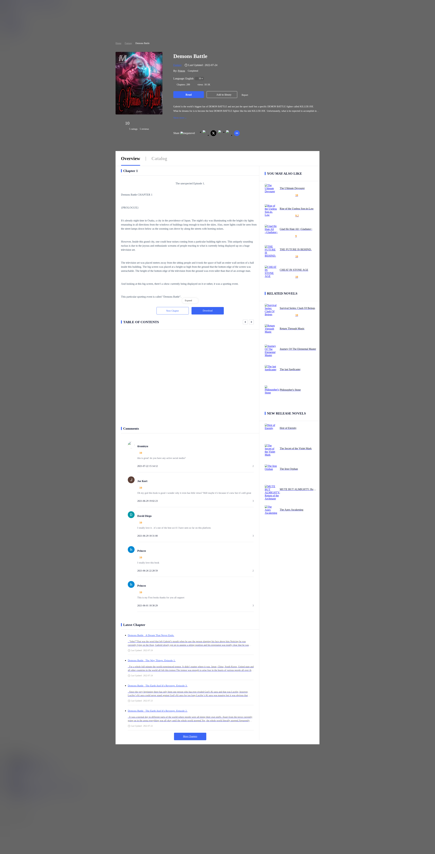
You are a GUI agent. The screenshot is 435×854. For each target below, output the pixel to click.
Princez (181, 71)
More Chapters (190, 736)
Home (118, 43)
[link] (118, 43)
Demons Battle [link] (142, 43)
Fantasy (128, 43)
